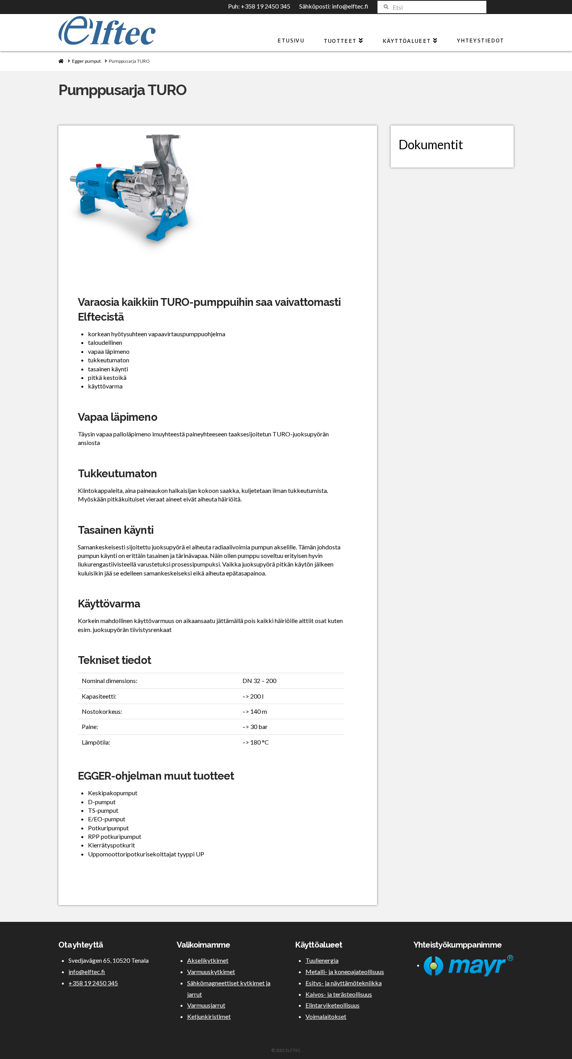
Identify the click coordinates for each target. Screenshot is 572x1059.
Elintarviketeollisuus (332, 1005)
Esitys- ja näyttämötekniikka (343, 983)
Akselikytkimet (207, 960)
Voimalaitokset (325, 1016)
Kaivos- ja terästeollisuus (338, 994)
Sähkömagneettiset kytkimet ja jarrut (228, 988)
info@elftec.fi (350, 6)
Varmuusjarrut (206, 1005)
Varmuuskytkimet (211, 971)
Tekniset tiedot (114, 660)
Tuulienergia (322, 960)
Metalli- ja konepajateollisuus (344, 971)
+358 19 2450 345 (265, 6)
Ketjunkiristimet (209, 1016)
